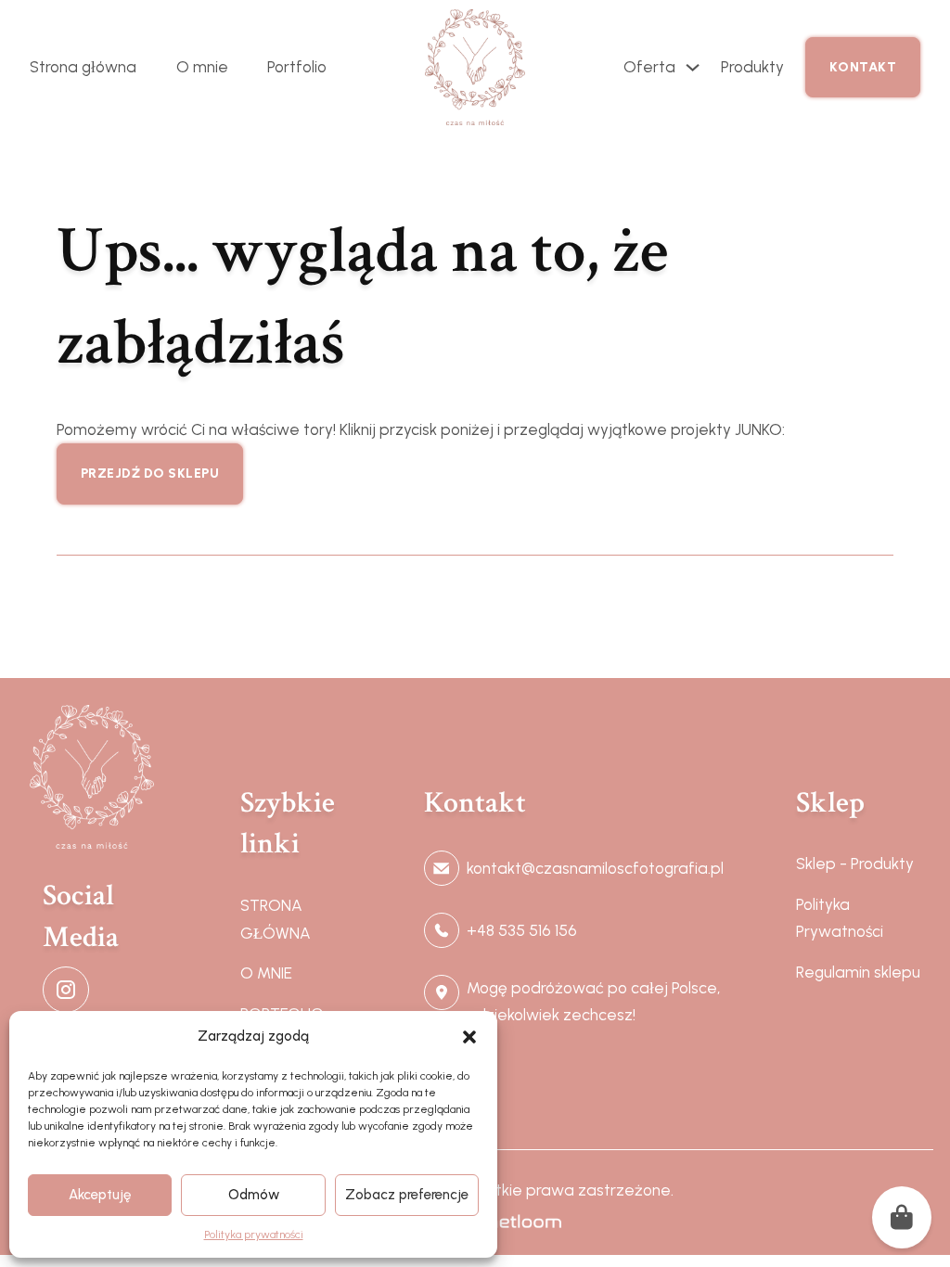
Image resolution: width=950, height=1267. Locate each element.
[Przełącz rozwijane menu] (692, 67)
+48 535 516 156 (522, 930)
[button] (469, 1037)
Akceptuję (100, 1194)
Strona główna (83, 67)
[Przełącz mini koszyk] (902, 1217)
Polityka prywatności (253, 1234)
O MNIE (266, 973)
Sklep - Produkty (855, 863)
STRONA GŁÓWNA (275, 918)
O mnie (202, 67)
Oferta (649, 67)
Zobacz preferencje (407, 1194)
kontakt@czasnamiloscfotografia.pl (595, 868)
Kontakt (863, 67)
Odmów (253, 1194)
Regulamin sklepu (858, 972)
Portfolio (297, 67)
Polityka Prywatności (839, 918)
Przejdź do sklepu (150, 473)
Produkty (752, 67)
